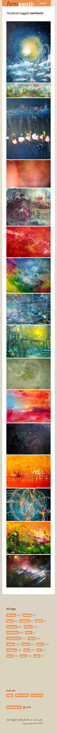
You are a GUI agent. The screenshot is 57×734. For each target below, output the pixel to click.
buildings (24, 621)
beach (10, 621)
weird (36, 655)
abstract (11, 615)
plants (40, 644)
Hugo (9, 695)
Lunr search (36, 695)
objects (10, 644)
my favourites (13, 638)
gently (21, 3)
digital (39, 621)
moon (28, 632)
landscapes (12, 632)
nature (31, 638)
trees (9, 655)
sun (39, 650)
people (25, 644)
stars (26, 650)
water (23, 655)
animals (26, 615)
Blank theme (22, 695)
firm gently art (14, 707)
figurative (11, 626)
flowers (28, 626)
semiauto (11, 650)
